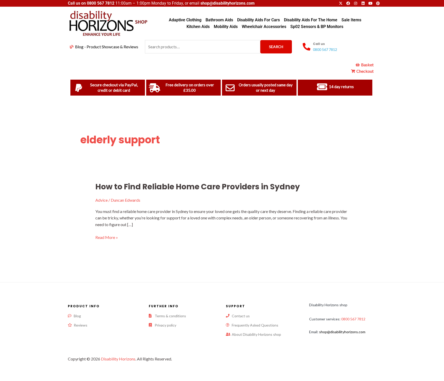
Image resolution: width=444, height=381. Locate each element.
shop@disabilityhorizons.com (342, 332)
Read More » (106, 237)
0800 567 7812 (100, 3)
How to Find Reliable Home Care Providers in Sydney (197, 186)
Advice (101, 200)
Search (276, 46)
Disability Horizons (118, 358)
